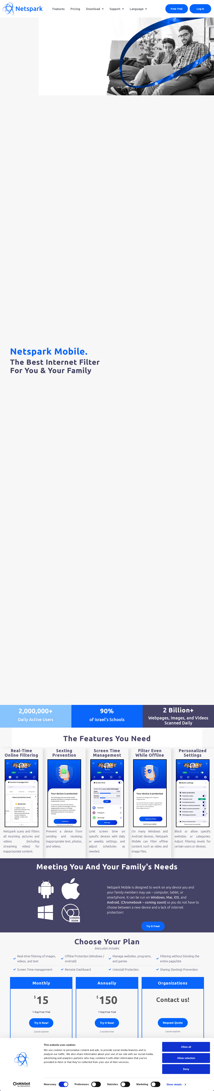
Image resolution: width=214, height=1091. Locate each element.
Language (136, 9)
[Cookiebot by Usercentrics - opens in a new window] (21, 1084)
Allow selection (186, 1058)
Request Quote (173, 1022)
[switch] (96, 1084)
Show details (174, 1084)
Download (93, 9)
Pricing (75, 9)
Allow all (186, 1046)
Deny (186, 1069)
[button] (176, 8)
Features (58, 9)
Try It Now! (41, 1022)
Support (115, 9)
